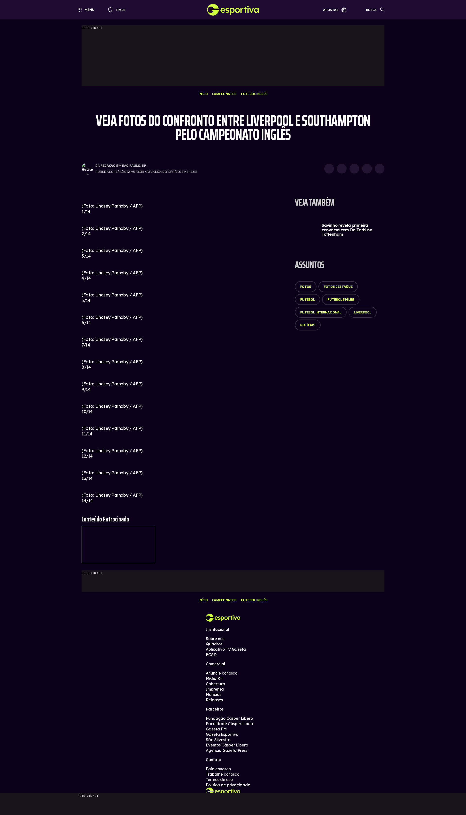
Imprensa (215, 689)
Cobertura (215, 683)
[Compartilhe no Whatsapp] (342, 168)
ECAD (211, 654)
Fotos (305, 286)
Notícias (307, 325)
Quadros (214, 644)
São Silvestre (218, 739)
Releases (214, 699)
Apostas (331, 9)
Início (203, 93)
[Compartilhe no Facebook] (367, 168)
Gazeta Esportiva (222, 734)
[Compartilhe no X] (354, 168)
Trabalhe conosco (222, 774)
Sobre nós (215, 638)
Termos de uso (219, 779)
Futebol (307, 299)
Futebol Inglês (254, 93)
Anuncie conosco (221, 673)
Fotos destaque (338, 286)
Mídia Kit (214, 678)
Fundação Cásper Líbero (229, 718)
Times (118, 9)
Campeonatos (224, 93)
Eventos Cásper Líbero (227, 745)
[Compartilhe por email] (379, 168)
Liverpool (362, 312)
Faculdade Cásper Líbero (230, 723)
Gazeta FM (216, 729)
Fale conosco (218, 768)
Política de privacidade (228, 784)
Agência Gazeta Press (226, 750)
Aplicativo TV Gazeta (226, 649)
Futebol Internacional (320, 312)
